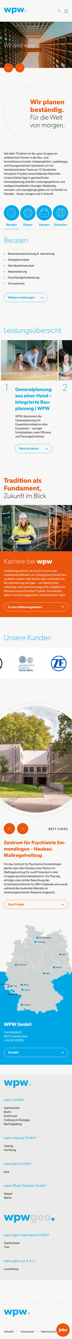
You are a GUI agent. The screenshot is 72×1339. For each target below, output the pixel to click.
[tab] (11, 215)
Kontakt (13, 1052)
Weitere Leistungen (21, 297)
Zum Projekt (16, 904)
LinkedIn (9, 1331)
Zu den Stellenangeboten (25, 607)
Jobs (63, 1329)
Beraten (16, 240)
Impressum (27, 1331)
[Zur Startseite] (15, 10)
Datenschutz (48, 1331)
